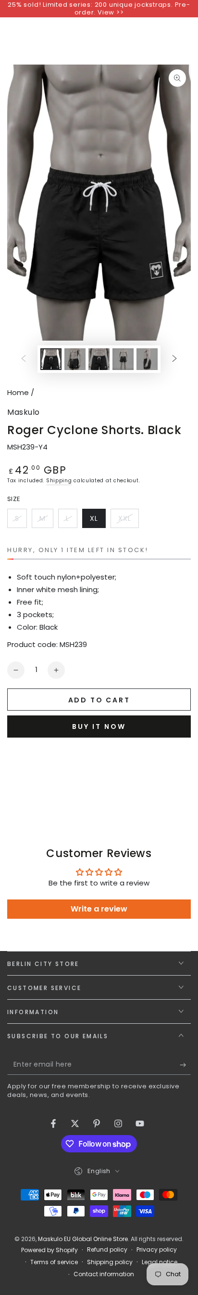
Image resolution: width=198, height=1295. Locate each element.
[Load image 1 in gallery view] (51, 359)
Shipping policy (110, 1262)
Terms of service (54, 1262)
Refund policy (107, 1250)
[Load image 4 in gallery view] (123, 359)
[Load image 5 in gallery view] (147, 359)
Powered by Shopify (49, 1250)
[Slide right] (174, 359)
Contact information (104, 1274)
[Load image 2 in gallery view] (75, 359)
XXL (128, 521)
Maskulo (23, 412)
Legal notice (159, 1262)
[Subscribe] (185, 1065)
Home (18, 392)
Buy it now (99, 726)
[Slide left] (23, 359)
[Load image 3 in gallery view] (99, 359)
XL (97, 521)
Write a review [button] (99, 908)
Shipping (59, 480)
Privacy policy (156, 1250)
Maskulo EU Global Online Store (83, 1239)
